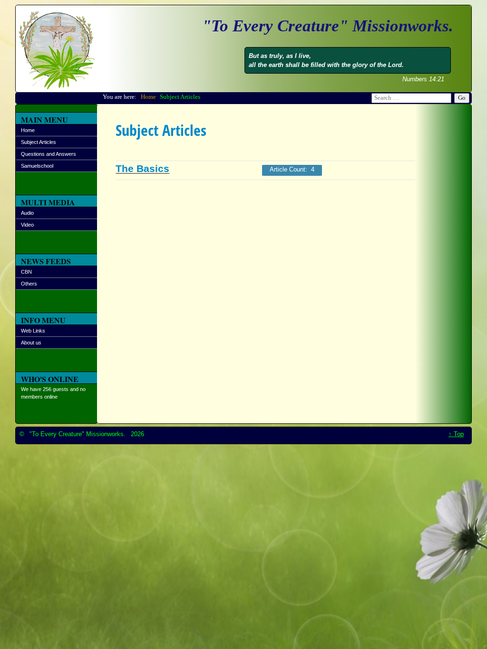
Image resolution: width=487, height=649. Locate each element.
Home (28, 130)
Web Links (33, 331)
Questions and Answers (48, 154)
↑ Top (456, 434)
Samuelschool (37, 166)
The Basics (142, 168)
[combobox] (411, 98)
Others (29, 283)
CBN (26, 272)
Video (27, 225)
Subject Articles (38, 142)
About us (31, 342)
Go (462, 98)
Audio (27, 213)
